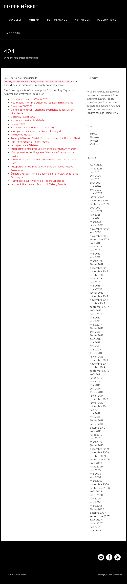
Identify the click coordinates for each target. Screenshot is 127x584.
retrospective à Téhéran (24, 145)
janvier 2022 (97, 196)
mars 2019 (96, 260)
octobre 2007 (98, 512)
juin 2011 (95, 409)
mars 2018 (96, 289)
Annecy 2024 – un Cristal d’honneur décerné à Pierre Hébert (45, 138)
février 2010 (97, 445)
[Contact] (101, 557)
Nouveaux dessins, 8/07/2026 (27, 120)
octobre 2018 (97, 275)
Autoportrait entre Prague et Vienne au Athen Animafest (43, 148)
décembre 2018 (99, 268)
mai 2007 (95, 530)
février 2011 (96, 420)
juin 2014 (95, 381)
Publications (107, 19)
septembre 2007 (100, 516)
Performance (57, 19)
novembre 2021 (99, 200)
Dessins (94, 137)
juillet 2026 (96, 168)
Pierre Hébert (21, 7)
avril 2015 (95, 345)
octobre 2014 (97, 367)
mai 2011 (95, 413)
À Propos (13, 33)
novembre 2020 (99, 228)
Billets (93, 133)
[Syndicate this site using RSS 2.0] (117, 557)
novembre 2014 (99, 363)
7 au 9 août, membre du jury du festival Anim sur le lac (42, 102)
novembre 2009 (99, 452)
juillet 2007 (96, 523)
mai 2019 (95, 253)
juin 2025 (95, 179)
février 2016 (96, 335)
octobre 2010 (97, 427)
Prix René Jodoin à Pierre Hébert (30, 141)
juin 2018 (95, 282)
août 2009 (96, 463)
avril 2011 (95, 417)
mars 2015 (96, 349)
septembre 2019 (99, 239)
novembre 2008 (99, 484)
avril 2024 (95, 189)
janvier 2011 (96, 424)
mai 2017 (95, 317)
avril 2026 (95, 175)
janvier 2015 (96, 356)
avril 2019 (95, 257)
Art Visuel (83, 19)
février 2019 (96, 264)
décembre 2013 (99, 399)
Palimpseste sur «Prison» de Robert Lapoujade (37, 180)
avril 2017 (95, 321)
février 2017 (96, 328)
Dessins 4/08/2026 (21, 106)
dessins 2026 (18, 124)
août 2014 (95, 374)
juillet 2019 (96, 246)
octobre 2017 (97, 303)
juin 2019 (95, 250)
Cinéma (35, 19)
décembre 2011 (99, 406)
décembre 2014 (99, 360)
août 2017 (95, 310)
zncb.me (118, 575)
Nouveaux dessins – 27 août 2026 (30, 99)
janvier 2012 (96, 402)
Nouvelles (14, 19)
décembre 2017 (99, 296)
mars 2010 (96, 441)
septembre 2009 (100, 459)
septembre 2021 (99, 204)
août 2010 (96, 431)
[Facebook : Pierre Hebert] (109, 557)
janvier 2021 (96, 225)
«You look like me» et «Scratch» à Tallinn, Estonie (38, 184)
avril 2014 (95, 388)
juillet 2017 (96, 314)
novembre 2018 (99, 271)
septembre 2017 (99, 306)
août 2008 (96, 491)
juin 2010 (95, 438)
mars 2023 (96, 193)
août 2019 (95, 243)
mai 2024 (95, 186)
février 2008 (97, 509)
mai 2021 (95, 218)
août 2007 (96, 519)
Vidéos (94, 144)
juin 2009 (95, 470)
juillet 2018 (96, 278)
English (94, 77)
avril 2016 (95, 331)
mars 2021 (96, 221)
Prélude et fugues (21, 134)
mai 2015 (95, 342)
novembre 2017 (99, 299)
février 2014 (96, 392)
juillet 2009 (96, 466)
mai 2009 (95, 473)
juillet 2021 (96, 211)
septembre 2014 (99, 370)
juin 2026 (95, 172)
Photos (94, 140)
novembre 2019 (99, 236)
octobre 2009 (98, 456)
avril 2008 (95, 502)
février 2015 (96, 353)
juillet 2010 (96, 434)
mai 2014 (95, 385)
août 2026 (96, 165)
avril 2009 (95, 477)
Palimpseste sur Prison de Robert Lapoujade (36, 131)
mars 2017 (96, 324)
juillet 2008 (96, 495)
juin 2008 (95, 498)
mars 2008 (96, 505)
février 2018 (97, 292)
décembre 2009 (99, 449)
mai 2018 (95, 285)
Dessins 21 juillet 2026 (23, 116)
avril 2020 (95, 232)
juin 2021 (95, 214)
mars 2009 (96, 480)
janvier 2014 (97, 395)
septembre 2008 (100, 488)
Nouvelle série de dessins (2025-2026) (32, 127)
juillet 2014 (96, 377)
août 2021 (95, 207)
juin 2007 (95, 526)
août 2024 (96, 182)
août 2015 (95, 338)
